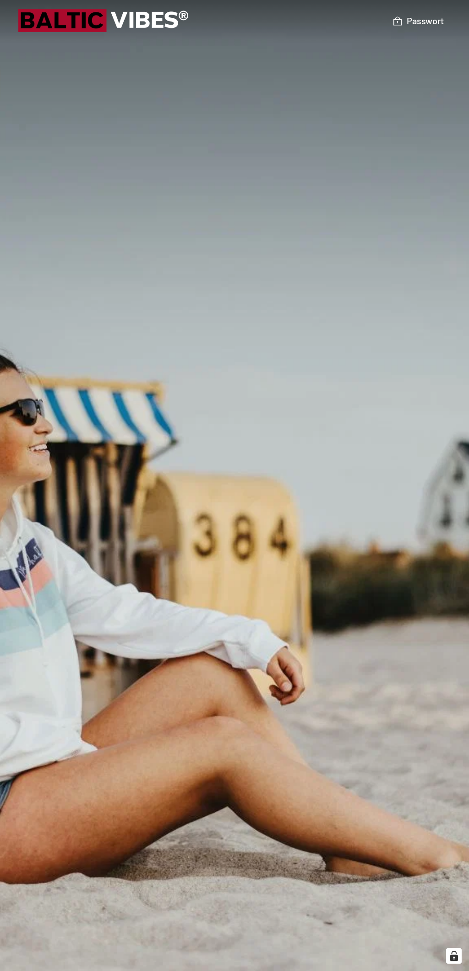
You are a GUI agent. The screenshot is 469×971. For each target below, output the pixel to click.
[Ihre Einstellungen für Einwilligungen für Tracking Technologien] (454, 956)
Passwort (425, 20)
